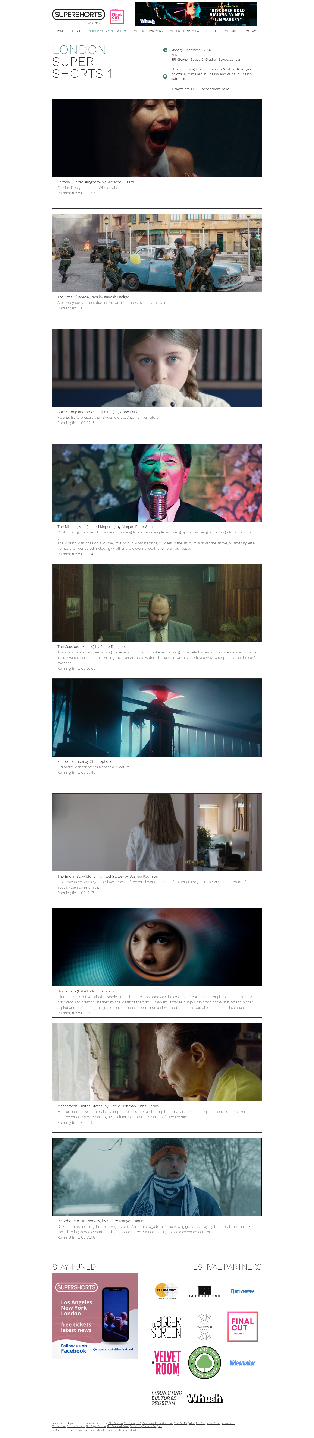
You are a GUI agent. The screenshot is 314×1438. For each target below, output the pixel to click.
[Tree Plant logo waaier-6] (205, 1363)
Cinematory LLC (132, 1423)
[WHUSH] (205, 1398)
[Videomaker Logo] (243, 1363)
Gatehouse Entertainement (157, 1423)
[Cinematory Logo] (167, 1291)
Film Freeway (115, 1423)
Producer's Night (76, 1426)
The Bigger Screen (96, 1426)
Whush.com (59, 1426)
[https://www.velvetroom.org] (167, 1363)
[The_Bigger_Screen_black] (167, 1327)
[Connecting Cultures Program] (167, 1398)
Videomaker (228, 1423)
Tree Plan (200, 1423)
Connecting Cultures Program (146, 1426)
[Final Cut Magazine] (243, 1327)
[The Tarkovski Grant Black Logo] (205, 1327)
